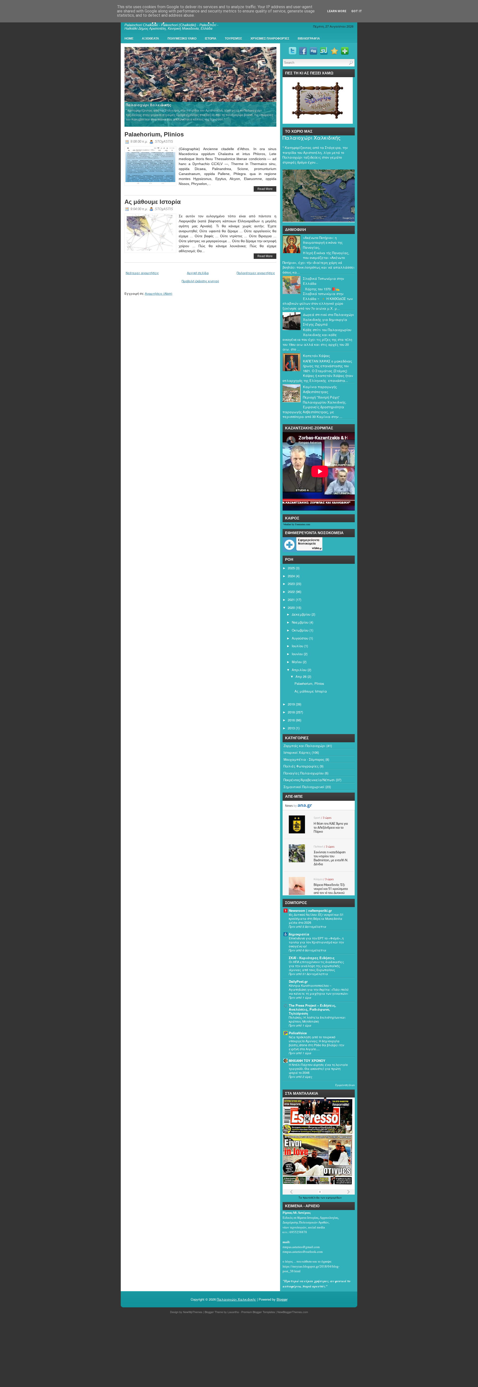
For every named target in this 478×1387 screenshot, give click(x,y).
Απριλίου (299, 669)
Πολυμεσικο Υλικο (182, 38)
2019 (291, 704)
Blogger (282, 1299)
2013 (291, 728)
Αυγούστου (300, 638)
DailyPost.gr (298, 981)
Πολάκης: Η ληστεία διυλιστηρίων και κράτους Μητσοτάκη (317, 1019)
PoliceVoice (298, 1033)
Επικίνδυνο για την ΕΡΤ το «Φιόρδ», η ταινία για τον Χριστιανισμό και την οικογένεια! (316, 942)
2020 (291, 607)
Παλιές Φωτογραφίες (301, 766)
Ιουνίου (297, 653)
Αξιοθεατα (150, 38)
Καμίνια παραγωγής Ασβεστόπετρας (320, 389)
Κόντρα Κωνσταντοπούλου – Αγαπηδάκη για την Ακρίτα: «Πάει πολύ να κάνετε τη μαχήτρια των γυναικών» (319, 989)
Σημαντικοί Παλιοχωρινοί (304, 786)
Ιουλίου (297, 645)
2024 (291, 576)
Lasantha (233, 1312)
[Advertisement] (149, 1351)
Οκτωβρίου (300, 630)
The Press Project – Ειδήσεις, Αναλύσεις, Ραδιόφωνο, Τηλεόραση (312, 1009)
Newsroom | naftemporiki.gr (310, 910)
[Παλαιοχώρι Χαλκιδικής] (201, 86)
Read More (265, 189)
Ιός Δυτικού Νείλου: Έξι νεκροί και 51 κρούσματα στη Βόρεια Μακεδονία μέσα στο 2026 (316, 918)
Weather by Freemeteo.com (296, 524)
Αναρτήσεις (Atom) (158, 293)
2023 (291, 583)
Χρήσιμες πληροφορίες (269, 38)
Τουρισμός (233, 38)
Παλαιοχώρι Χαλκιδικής (312, 137)
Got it (356, 11)
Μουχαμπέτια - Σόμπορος (304, 759)
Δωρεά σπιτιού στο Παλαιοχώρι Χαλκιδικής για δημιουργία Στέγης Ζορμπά (328, 319)
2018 (291, 712)
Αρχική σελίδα (198, 273)
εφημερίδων (334, 1197)
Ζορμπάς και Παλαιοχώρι (304, 745)
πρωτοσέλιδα (311, 1197)
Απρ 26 (301, 676)
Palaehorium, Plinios (154, 134)
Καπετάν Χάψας (316, 355)
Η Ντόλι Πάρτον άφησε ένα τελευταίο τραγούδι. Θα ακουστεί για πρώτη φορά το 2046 (318, 1068)
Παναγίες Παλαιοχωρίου (304, 773)
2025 (291, 568)
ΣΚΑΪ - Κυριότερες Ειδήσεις (312, 957)
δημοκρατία (299, 934)
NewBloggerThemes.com (292, 1312)
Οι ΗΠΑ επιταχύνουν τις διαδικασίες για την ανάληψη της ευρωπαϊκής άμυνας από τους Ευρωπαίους (316, 966)
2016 (291, 720)
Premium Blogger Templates (258, 1312)
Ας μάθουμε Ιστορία (152, 201)
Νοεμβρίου (300, 622)
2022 (291, 591)
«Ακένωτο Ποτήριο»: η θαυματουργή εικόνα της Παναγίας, (323, 242)
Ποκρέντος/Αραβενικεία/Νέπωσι (309, 779)
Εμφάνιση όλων (345, 1085)
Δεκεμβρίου (301, 614)
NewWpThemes (192, 1312)
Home (128, 38)
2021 (291, 599)
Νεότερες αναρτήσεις (142, 273)
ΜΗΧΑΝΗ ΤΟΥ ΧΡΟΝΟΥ (307, 1060)
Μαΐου (297, 661)
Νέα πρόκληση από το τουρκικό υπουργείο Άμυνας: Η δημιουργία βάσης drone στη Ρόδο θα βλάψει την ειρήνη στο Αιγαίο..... (316, 1043)
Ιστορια (210, 38)
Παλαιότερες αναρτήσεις (256, 273)
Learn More (336, 11)
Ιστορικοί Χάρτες (297, 752)
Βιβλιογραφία (309, 38)
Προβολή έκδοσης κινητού (200, 281)
